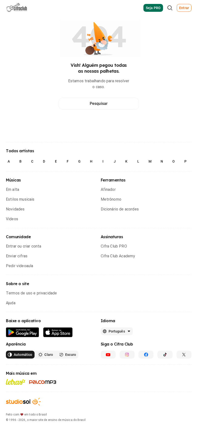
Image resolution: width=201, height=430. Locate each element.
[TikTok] (164, 355)
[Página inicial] (17, 8)
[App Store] (58, 332)
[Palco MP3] (42, 382)
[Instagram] (127, 355)
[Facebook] (145, 355)
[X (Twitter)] (183, 355)
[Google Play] (22, 332)
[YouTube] (108, 355)
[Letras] (15, 382)
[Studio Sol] (23, 401)
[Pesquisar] (170, 8)
